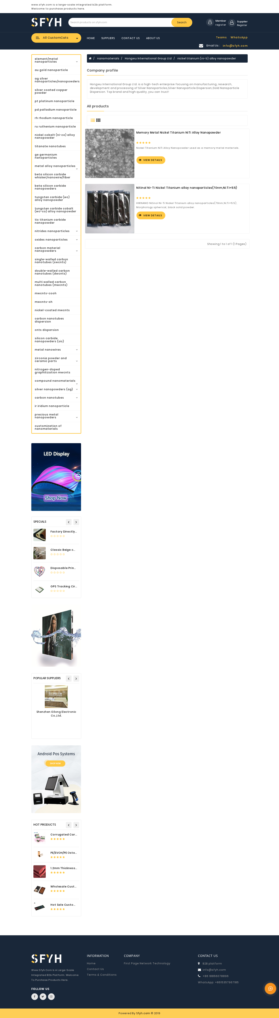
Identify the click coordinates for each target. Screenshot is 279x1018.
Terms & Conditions (102, 975)
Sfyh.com (143, 1013)
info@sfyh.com (214, 970)
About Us (153, 38)
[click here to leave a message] (270, 988)
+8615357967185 (227, 982)
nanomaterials (108, 58)
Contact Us (130, 38)
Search (182, 22)
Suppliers (108, 38)
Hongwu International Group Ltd (148, 58)
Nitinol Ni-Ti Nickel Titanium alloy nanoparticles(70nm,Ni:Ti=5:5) (186, 188)
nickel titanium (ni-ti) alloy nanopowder (206, 58)
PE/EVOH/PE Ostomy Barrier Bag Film (77, 853)
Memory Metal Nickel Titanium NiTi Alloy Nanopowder (178, 133)
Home (91, 38)
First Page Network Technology (147, 963)
